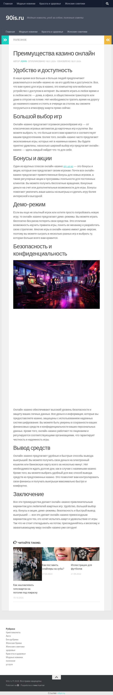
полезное (20, 39)
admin (24, 61)
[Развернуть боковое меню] (5, 39)
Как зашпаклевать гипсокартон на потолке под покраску (25, 588)
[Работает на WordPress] (18, 685)
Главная (8, 3)
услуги (9, 664)
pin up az (68, 166)
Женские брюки (14, 643)
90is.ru (15, 17)
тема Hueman (39, 685)
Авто (8, 636)
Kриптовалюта (13, 632)
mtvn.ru (61, 693)
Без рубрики (12, 639)
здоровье (10, 650)
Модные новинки (26, 3)
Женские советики (75, 3)
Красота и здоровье (50, 3)
